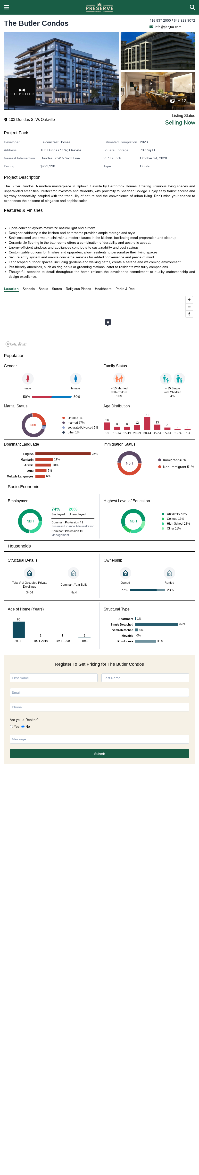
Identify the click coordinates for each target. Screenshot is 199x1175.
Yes (16, 726)
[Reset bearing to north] (189, 313)
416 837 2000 (160, 20)
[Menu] (6, 7)
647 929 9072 (184, 20)
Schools (29, 289)
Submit (99, 754)
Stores (57, 289)
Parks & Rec (125, 289)
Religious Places (78, 289)
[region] (99, 321)
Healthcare (103, 289)
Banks (43, 289)
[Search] (192, 7)
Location (11, 289)
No (27, 726)
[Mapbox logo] (16, 344)
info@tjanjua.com (168, 27)
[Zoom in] (189, 299)
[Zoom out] (189, 306)
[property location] (108, 322)
